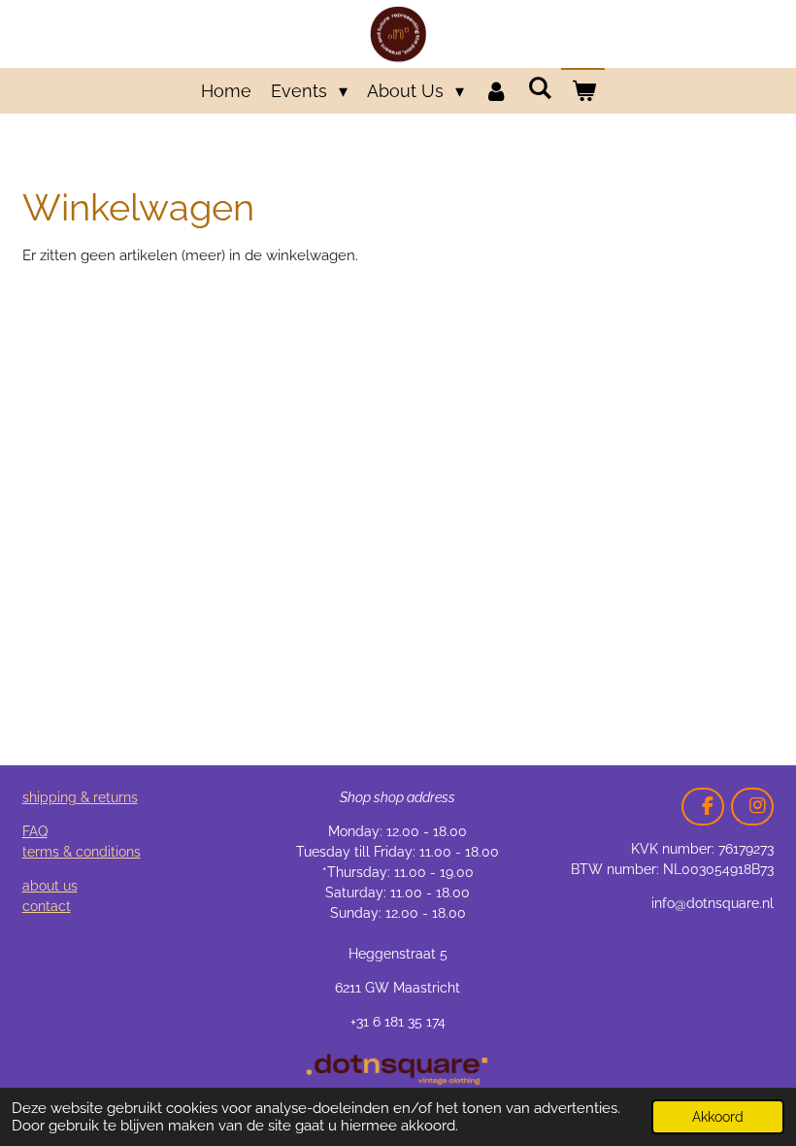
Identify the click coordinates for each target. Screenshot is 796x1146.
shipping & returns (80, 797)
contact (46, 906)
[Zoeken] (539, 88)
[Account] (495, 91)
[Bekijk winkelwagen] (583, 91)
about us (50, 885)
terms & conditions (81, 852)
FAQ (35, 831)
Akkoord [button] (718, 1117)
